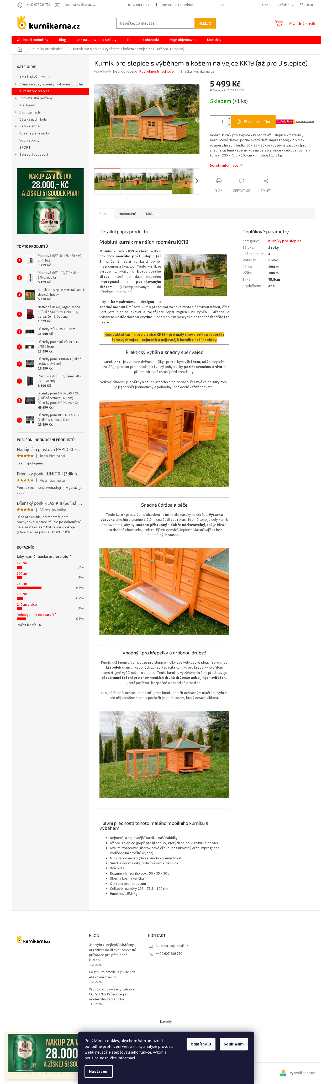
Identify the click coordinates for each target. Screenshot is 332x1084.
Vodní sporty (29, 140)
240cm (22, 584)
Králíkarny (27, 105)
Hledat (205, 23)
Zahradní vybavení (33, 154)
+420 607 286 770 (169, 953)
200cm (22, 594)
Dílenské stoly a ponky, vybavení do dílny (51, 84)
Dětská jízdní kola (33, 119)
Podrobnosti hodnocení (157, 71)
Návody (166, 1021)
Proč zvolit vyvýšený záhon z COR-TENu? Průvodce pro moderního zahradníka (111, 994)
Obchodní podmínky (178, 5)
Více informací (122, 1058)
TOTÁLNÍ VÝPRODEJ (34, 77)
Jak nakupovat (139, 5)
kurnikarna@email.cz (172, 946)
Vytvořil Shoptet (302, 1073)
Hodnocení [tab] (127, 213)
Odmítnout (201, 1044)
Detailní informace (224, 165)
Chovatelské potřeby (36, 98)
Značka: (197, 71)
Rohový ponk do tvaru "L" (36, 614)
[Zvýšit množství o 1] (228, 119)
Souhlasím (234, 1044)
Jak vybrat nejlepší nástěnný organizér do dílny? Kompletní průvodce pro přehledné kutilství (112, 952)
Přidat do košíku (257, 121)
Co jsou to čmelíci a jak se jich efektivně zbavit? (112, 975)
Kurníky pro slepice (34, 91)
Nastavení (98, 1071)
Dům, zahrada (30, 112)
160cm (22, 573)
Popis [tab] (103, 213)
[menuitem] (33, 40)
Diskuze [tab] (152, 213)
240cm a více (27, 604)
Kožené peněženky (34, 133)
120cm (22, 563)
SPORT (25, 147)
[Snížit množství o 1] (228, 125)
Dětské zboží (29, 126)
